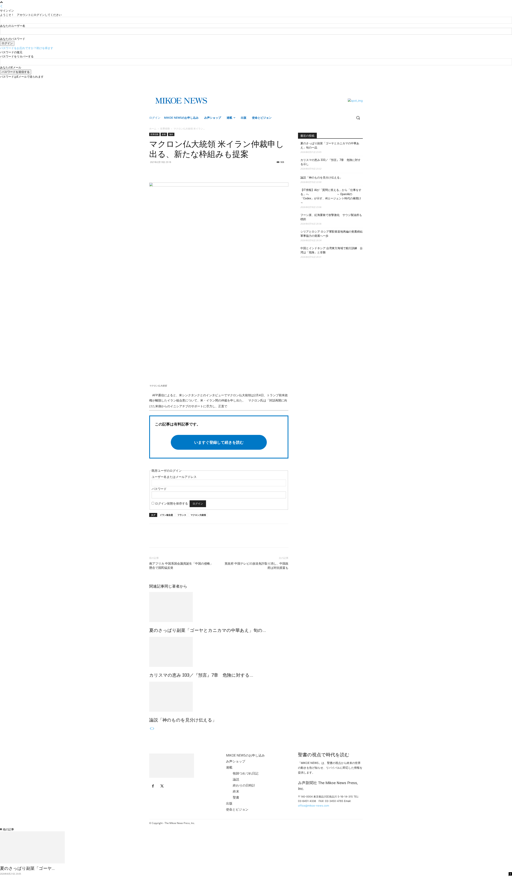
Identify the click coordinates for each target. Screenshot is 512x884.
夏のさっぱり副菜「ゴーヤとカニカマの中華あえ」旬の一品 (329, 145)
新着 (164, 134)
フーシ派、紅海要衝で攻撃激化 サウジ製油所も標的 (331, 217)
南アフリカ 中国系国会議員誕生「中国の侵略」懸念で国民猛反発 (181, 566)
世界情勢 (165, 128)
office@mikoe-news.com (313, 805)
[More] (172, 171)
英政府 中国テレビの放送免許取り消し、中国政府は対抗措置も (256, 566)
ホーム (152, 128)
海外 (171, 134)
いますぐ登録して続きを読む (219, 442)
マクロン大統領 (198, 514)
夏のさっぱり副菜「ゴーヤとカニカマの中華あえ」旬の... (207, 630)
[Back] (1, 6)
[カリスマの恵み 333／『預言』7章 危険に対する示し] (218, 652)
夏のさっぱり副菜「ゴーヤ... (27, 868)
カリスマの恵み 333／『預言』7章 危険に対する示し (330, 162)
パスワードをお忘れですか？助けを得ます (26, 48)
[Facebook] (355, 81)
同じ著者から (175, 586)
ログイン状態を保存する (171, 503)
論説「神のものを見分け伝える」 (183, 719)
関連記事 (156, 586)
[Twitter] (360, 81)
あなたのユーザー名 (12, 25)
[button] (358, 117)
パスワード (159, 489)
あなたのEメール (10, 67)
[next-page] (153, 728)
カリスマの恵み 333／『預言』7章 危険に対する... (201, 675)
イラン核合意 (166, 514)
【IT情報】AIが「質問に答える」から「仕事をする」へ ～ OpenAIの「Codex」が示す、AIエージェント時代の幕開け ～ (330, 196)
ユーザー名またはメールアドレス (174, 477)
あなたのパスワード (12, 38)
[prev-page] (150, 728)
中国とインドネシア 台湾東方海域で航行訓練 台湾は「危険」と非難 (331, 250)
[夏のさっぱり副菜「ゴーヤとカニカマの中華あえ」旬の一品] (218, 607)
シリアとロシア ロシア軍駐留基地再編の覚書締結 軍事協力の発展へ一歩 (331, 233)
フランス (181, 514)
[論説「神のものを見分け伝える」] (218, 697)
